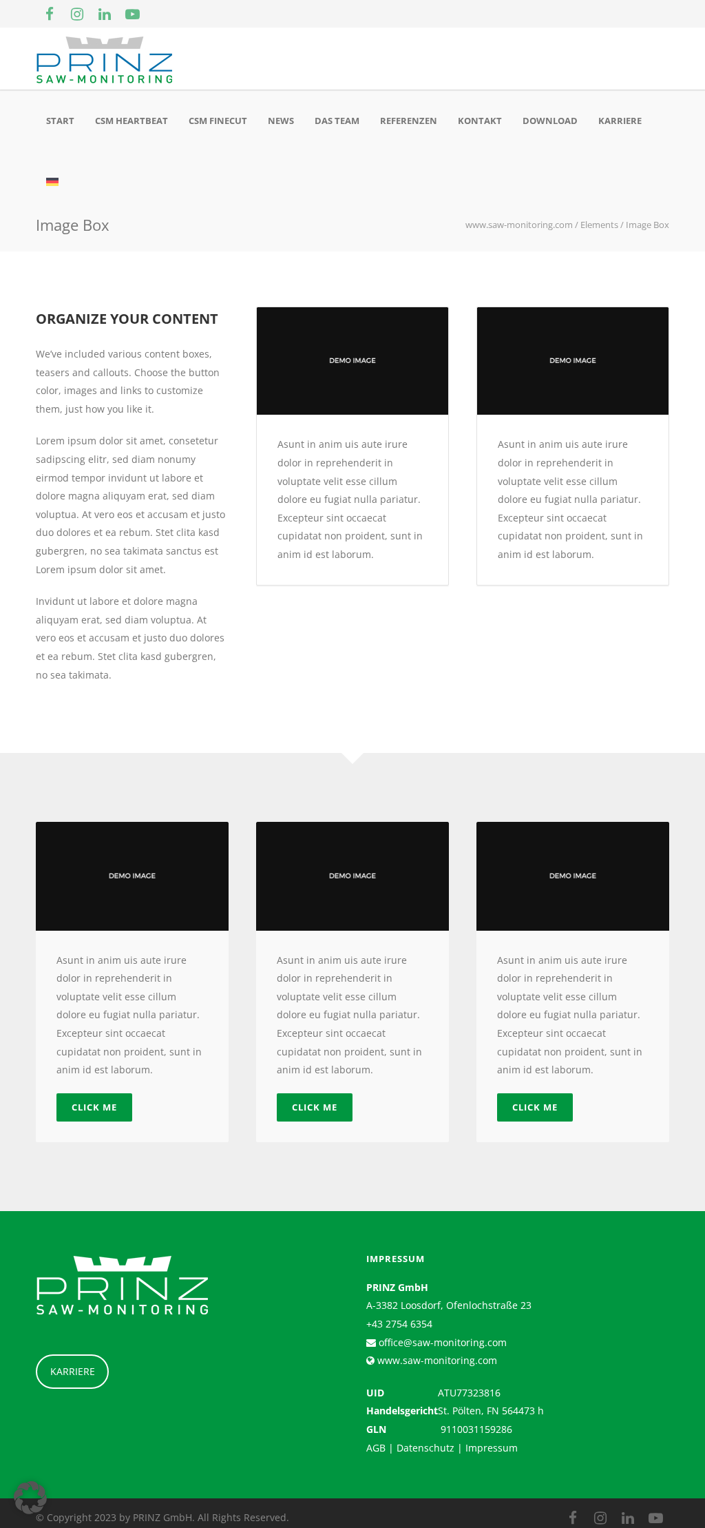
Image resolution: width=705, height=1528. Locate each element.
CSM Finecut (218, 120)
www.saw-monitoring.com (436, 1360)
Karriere (620, 120)
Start (60, 120)
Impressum (491, 1447)
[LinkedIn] (104, 14)
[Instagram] (77, 14)
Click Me (94, 1107)
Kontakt (480, 120)
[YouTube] (132, 14)
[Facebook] (49, 14)
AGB (376, 1447)
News (281, 120)
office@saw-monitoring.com (441, 1342)
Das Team (337, 120)
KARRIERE (72, 1371)
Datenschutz (425, 1447)
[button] (30, 1497)
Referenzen (408, 120)
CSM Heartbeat (131, 120)
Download (550, 120)
